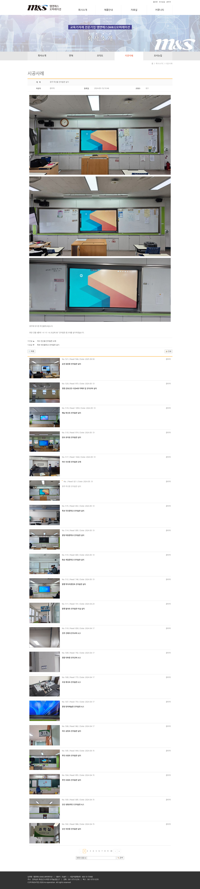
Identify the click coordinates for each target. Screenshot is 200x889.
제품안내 (108, 10)
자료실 (134, 10)
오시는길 (162, 2)
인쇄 (169, 351)
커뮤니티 (159, 10)
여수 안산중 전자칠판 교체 (46, 341)
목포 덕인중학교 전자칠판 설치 (48, 345)
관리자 (168, 2)
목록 (32, 351)
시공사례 (129, 56)
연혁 (71, 56)
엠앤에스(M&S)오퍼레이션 (42, 877)
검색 (121, 858)
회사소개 (82, 10)
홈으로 (155, 2)
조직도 (100, 56)
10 (111, 851)
